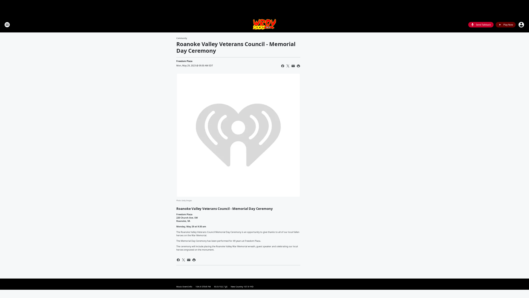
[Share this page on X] (288, 66)
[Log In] (522, 24)
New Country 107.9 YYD (242, 286)
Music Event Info (184, 286)
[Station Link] (264, 24)
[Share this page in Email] (293, 66)
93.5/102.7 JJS (220, 286)
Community (181, 38)
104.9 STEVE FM (203, 286)
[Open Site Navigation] (7, 24)
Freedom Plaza (184, 61)
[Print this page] (298, 66)
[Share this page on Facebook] (283, 66)
